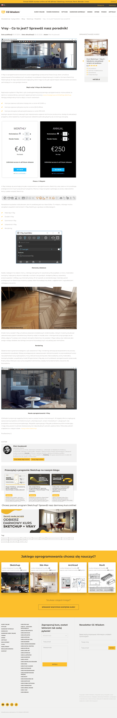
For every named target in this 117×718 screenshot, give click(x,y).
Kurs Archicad (25, 632)
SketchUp (5, 538)
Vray (23, 538)
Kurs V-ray (24, 690)
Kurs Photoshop (26, 668)
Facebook (7, 704)
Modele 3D (4, 631)
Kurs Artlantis (25, 635)
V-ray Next (65, 538)
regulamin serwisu (7, 648)
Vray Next (28, 538)
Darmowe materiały (77, 12)
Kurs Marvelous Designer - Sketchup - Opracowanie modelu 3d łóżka (96, 62)
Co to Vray (5, 541)
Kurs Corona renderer (28, 644)
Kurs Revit (24, 676)
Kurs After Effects (27, 630)
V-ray (71, 538)
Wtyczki (64, 12)
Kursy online (39, 12)
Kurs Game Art (25, 650)
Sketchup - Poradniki (34, 19)
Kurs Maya (24, 663)
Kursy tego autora (37, 459)
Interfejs (43, 538)
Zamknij (113, 1)
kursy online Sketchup (29, 428)
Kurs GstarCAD (25, 652)
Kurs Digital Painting (27, 646)
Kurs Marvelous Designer (29, 661)
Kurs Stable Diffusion (28, 683)
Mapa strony (5, 646)
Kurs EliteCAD (25, 648)
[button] (110, 61)
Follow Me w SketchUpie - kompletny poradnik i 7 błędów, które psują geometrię (61, 489)
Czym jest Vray (13, 541)
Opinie (96, 12)
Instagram (11, 704)
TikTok (16, 704)
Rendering (36, 538)
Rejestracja (112, 5)
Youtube (3, 704)
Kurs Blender (25, 641)
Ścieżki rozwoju (53, 12)
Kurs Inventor (25, 657)
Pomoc (104, 12)
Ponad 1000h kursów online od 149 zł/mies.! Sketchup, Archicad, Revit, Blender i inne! (56, 2)
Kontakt (4, 651)
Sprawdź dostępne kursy (58, 607)
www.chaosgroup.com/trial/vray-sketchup (57, 95)
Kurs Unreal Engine (27, 687)
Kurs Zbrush (25, 692)
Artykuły (112, 12)
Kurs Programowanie (27, 670)
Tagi (2, 535)
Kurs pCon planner (27, 666)
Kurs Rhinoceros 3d (27, 679)
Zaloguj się (100, 5)
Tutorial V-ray (22, 541)
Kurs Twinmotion (26, 685)
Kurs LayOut (24, 659)
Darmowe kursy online (8, 633)
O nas (3, 644)
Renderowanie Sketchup (54, 538)
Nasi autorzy (5, 642)
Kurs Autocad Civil (27, 639)
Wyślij (54, 664)
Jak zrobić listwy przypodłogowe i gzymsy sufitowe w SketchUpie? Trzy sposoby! (39, 489)
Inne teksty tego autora (21, 459)
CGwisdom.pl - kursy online (10, 19)
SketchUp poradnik (14, 538)
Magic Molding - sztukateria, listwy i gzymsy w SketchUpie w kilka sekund (15, 488)
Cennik (89, 12)
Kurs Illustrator (26, 655)
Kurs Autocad (25, 637)
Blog (23, 19)
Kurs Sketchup (25, 681)
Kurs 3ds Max (25, 624)
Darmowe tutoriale (7, 628)
